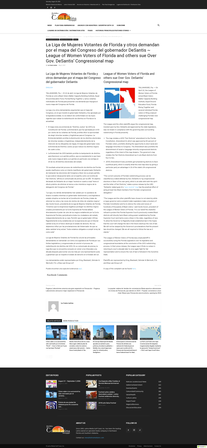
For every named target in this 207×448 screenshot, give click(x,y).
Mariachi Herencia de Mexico (54, 4)
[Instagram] (51, 7)
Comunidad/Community (59, 36)
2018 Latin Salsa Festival (107, 403)
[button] (158, 25)
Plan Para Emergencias (108, 4)
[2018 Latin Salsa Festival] (91, 405)
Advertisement (148, 446)
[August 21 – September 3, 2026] (51, 384)
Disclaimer (132, 446)
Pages (90, 30)
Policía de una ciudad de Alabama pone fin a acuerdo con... (68, 405)
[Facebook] (47, 7)
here (134, 269)
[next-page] (50, 356)
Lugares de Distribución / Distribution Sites (128, 4)
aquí (80, 269)
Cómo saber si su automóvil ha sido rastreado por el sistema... (69, 394)
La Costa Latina (52, 65)
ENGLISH (49, 87)
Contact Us (157, 446)
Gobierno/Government (75, 36)
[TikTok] (54, 7)
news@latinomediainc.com (94, 438)
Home (48, 36)
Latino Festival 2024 (69, 4)
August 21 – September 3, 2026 (69, 381)
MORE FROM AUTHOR (70, 321)
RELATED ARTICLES (54, 321)
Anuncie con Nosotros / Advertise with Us (88, 4)
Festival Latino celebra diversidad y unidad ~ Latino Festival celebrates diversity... (109, 394)
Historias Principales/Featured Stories (112, 30)
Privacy (139, 446)
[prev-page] (47, 356)
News (49, 25)
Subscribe (121, 25)
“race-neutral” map (131, 187)
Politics (76, 39)
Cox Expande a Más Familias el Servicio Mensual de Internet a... (109, 383)
